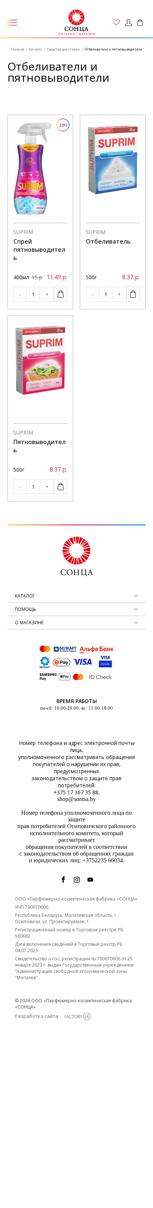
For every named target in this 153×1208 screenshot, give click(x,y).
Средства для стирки (63, 49)
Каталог (35, 49)
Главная (17, 49)
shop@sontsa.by (76, 799)
